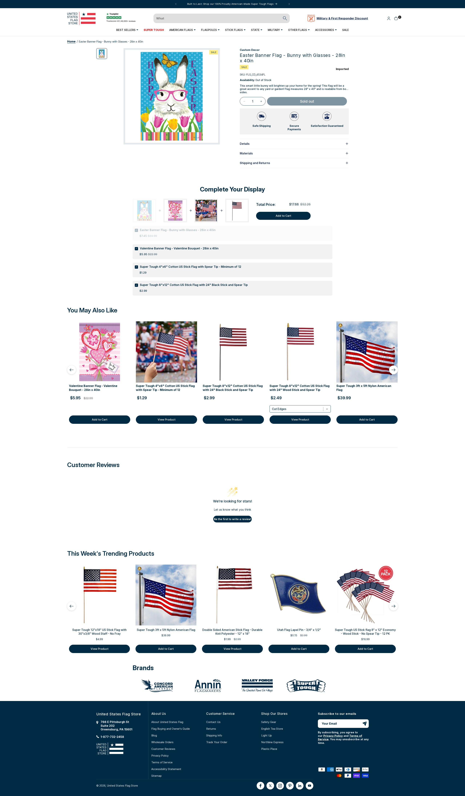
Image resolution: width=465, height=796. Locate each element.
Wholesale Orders (162, 742)
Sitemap (156, 775)
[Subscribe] (365, 723)
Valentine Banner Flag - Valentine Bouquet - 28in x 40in (179, 248)
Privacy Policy (160, 755)
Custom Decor (250, 50)
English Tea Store (272, 728)
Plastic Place (269, 749)
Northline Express (272, 742)
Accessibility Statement (166, 769)
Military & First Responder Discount (342, 18)
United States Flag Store (122, 785)
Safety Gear (268, 722)
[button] (127, 30)
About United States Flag (167, 722)
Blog (154, 735)
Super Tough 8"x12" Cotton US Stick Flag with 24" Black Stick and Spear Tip (194, 285)
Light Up (266, 735)
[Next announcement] (289, 4)
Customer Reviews (163, 749)
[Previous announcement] (176, 4)
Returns (211, 728)
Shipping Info (214, 735)
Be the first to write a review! (232, 519)
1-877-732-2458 (112, 737)
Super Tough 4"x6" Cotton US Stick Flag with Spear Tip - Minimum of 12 (190, 266)
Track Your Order (216, 742)
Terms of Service (162, 762)
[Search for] (285, 18)
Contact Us (213, 722)
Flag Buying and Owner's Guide (170, 728)
